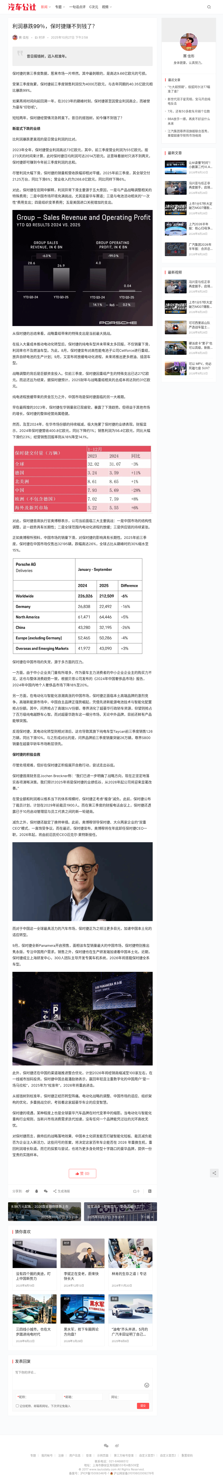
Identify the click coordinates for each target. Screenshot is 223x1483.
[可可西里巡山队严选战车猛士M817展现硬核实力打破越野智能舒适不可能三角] (176, 327)
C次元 (93, 7)
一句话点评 (77, 7)
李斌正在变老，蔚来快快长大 (81, 1276)
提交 (143, 1405)
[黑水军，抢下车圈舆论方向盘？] (83, 1309)
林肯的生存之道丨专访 (129, 1274)
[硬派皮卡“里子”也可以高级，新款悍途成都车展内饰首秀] (176, 348)
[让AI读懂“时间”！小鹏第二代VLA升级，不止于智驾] (176, 162)
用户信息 (75, 1455)
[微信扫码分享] (46, 1191)
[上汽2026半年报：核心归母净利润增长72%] (176, 224)
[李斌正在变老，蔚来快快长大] (83, 1253)
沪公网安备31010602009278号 (134, 1473)
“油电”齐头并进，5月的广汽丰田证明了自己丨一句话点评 (130, 1331)
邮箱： (69, 1397)
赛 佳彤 (24, 37)
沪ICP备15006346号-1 (95, 1473)
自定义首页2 (168, 1455)
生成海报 (63, 1191)
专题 (58, 7)
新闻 (44, 7)
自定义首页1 (147, 1455)
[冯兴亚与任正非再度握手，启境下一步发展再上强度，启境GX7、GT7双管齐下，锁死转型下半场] (176, 188)
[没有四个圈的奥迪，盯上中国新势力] (35, 1253)
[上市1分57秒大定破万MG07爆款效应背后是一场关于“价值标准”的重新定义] (176, 208)
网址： (115, 1397)
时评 (42, 37)
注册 (61, 1455)
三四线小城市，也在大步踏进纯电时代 (33, 1331)
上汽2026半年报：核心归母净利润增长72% (199, 228)
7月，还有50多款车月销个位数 (189, 111)
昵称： (22, 1397)
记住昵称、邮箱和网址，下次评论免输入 (45, 1406)
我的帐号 (47, 1455)
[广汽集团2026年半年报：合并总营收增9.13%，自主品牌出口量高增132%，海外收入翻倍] (176, 244)
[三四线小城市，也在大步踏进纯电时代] (35, 1309)
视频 (105, 7)
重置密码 (187, 1455)
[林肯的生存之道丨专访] (130, 1253)
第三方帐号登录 (124, 1455)
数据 (114, 1298)
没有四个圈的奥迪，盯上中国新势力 (33, 1276)
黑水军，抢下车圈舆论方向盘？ (81, 1331)
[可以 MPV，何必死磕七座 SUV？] (176, 368)
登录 (89, 1455)
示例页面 (102, 1455)
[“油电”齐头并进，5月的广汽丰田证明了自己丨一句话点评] (130, 1309)
